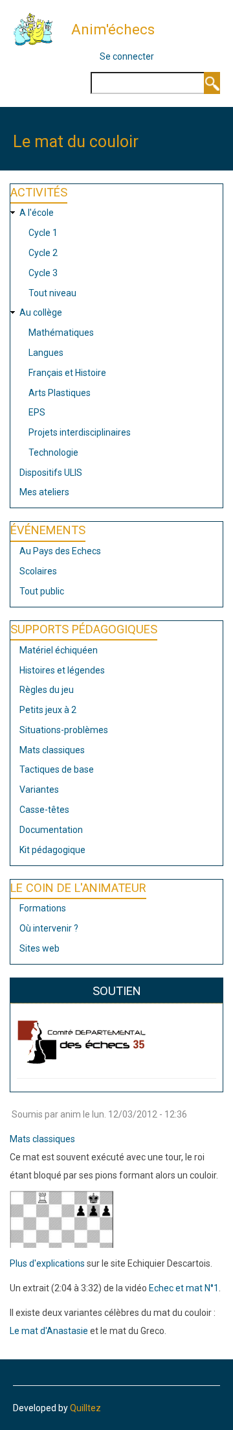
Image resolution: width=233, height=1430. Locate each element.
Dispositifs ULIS (50, 472)
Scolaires (38, 571)
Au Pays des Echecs (60, 551)
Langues (45, 352)
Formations (42, 908)
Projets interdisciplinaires (79, 432)
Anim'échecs (113, 29)
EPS (36, 412)
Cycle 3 (43, 273)
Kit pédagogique (52, 850)
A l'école (36, 212)
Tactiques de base (56, 769)
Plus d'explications (47, 1263)
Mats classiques (52, 750)
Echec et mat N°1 (184, 1288)
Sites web (39, 948)
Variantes (39, 789)
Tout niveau (52, 293)
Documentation (51, 830)
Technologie (53, 452)
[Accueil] (38, 28)
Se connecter (127, 56)
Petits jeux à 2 (47, 710)
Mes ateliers (44, 492)
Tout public (41, 591)
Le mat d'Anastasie (49, 1331)
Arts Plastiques (59, 393)
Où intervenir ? (48, 928)
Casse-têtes (44, 809)
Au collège (40, 312)
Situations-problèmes (63, 730)
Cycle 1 (43, 233)
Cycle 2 (43, 253)
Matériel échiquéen (58, 650)
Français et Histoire (67, 373)
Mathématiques (61, 332)
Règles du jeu (46, 690)
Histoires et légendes (62, 670)
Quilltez (85, 1408)
